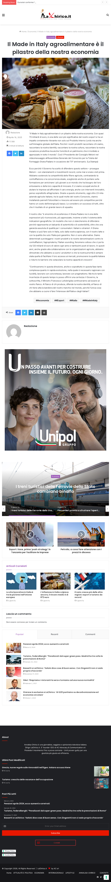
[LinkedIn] (21, 153)
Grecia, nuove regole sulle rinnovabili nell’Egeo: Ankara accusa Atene (36, 767)
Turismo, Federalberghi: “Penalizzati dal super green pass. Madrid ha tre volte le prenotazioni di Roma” (63, 657)
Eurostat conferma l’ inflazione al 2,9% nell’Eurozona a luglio (43, 2)
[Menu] (3, 16)
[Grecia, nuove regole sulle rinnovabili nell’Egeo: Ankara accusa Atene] (101, 771)
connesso (21, 622)
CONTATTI (104, 873)
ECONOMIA (39, 873)
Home (24, 31)
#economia (43, 300)
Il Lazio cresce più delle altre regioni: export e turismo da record (89, 595)
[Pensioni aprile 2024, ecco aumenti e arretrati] (13, 648)
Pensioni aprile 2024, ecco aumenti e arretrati (46, 644)
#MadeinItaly (90, 300)
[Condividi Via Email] (37, 312)
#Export (60, 300)
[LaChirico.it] (55, 15)
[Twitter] (15, 153)
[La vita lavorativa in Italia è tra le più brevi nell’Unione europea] (21, 581)
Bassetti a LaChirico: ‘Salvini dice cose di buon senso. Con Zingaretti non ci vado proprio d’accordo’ (63, 669)
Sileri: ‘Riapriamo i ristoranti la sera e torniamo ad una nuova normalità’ (58, 680)
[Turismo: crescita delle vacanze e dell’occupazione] (101, 783)
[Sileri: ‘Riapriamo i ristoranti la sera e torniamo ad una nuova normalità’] (13, 684)
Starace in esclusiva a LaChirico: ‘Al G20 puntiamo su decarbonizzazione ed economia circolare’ (61, 693)
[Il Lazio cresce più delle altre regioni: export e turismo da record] (90, 581)
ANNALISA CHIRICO (87, 873)
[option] (55, 489)
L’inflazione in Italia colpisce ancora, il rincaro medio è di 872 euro (54, 595)
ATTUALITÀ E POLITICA (23, 873)
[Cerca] (107, 16)
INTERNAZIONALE (56, 873)
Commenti (90, 634)
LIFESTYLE (70, 873)
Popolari (20, 634)
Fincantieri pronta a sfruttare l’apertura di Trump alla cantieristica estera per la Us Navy (55, 491)
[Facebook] (9, 153)
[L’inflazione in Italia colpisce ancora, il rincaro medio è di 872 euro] (55, 581)
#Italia (74, 300)
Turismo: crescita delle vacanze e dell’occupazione (27, 779)
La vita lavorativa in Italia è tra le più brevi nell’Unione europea (19, 595)
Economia (32, 31)
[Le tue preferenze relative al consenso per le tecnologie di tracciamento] (106, 877)
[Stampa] (44, 312)
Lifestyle (60, 37)
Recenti (54, 634)
